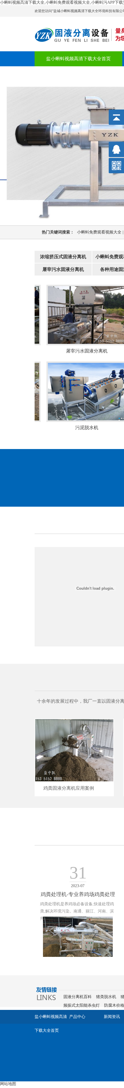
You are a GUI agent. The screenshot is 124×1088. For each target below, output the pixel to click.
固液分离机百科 (77, 997)
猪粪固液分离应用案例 (75, 788)
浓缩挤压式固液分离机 (63, 256)
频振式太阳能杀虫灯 (81, 1005)
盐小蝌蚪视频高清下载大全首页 (78, 58)
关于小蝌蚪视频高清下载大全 (76, 73)
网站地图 (8, 1084)
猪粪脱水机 (106, 997)
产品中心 (77, 1017)
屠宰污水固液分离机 (63, 269)
